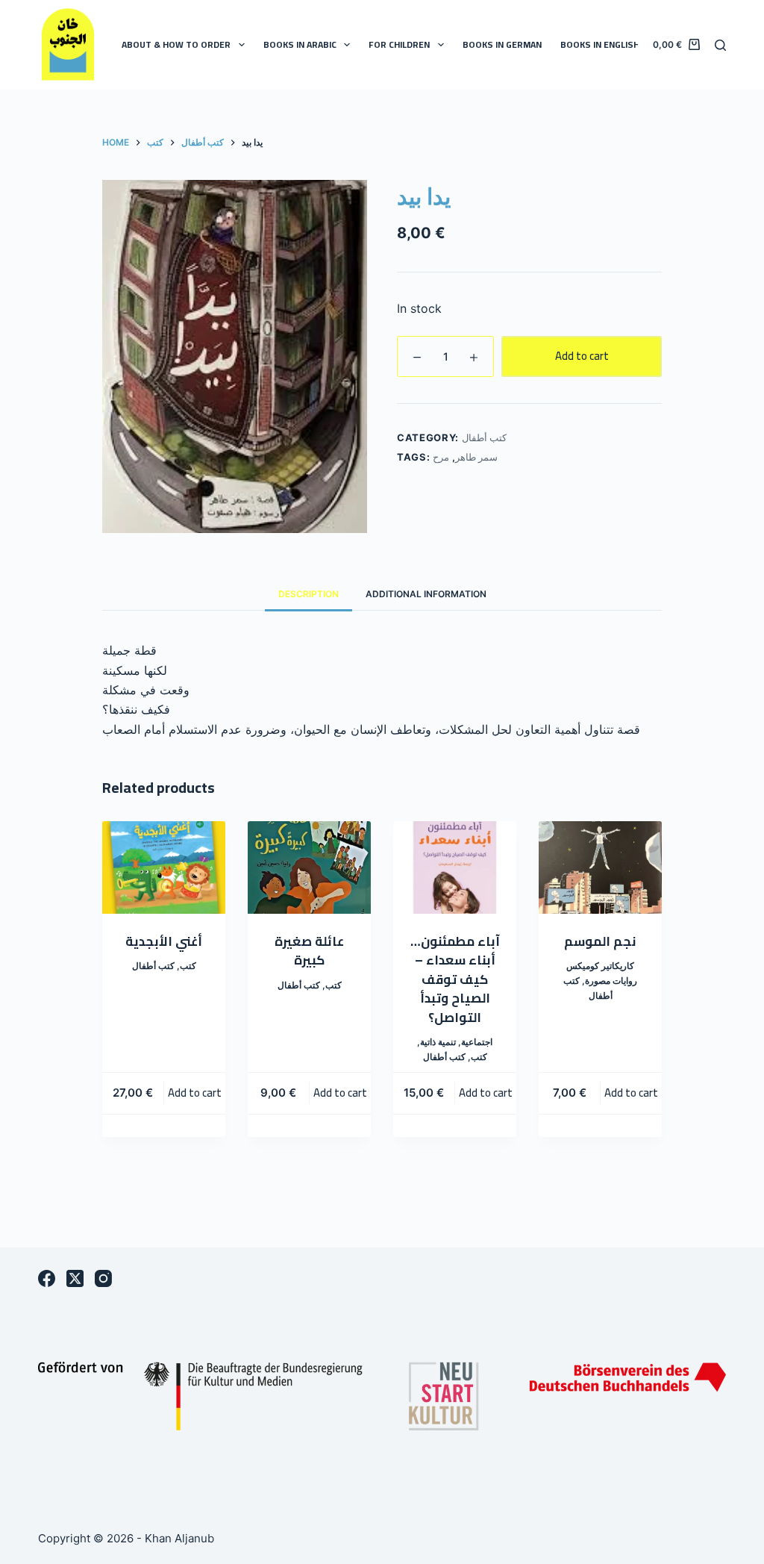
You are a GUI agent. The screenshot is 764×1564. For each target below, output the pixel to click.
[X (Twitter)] (75, 1278)
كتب (188, 965)
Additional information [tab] (426, 593)
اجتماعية (476, 1041)
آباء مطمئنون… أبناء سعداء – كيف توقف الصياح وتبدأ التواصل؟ (455, 979)
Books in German (502, 44)
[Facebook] (46, 1278)
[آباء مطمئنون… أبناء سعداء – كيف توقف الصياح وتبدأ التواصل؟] (454, 867)
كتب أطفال (484, 437)
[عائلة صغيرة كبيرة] (309, 867)
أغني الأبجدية (163, 941)
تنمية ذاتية (438, 1041)
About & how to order (176, 44)
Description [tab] (308, 593)
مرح (441, 457)
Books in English (599, 44)
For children (399, 44)
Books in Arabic (299, 44)
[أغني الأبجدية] (163, 867)
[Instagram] (103, 1278)
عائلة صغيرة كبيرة (309, 951)
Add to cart (582, 356)
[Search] (720, 45)
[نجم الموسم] (600, 867)
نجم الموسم (600, 941)
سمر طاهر (476, 457)
